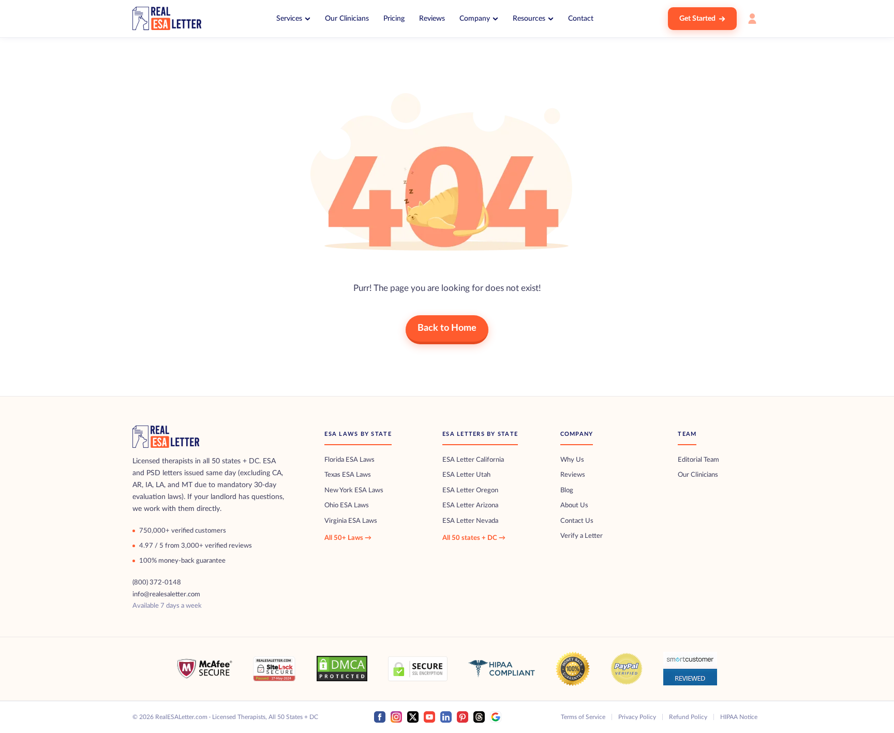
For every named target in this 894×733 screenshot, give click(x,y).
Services (289, 18)
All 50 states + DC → (473, 538)
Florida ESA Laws (349, 460)
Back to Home (447, 328)
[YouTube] (429, 717)
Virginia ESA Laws (350, 521)
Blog (566, 490)
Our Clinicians (347, 18)
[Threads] (479, 717)
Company (474, 18)
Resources (529, 18)
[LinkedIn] (446, 717)
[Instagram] (396, 717)
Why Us (572, 460)
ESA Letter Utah (466, 475)
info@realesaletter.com (166, 594)
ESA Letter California (473, 460)
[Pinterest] (462, 717)
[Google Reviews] (495, 717)
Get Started (697, 18)
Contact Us (576, 521)
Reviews (432, 18)
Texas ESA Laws (347, 475)
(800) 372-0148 (156, 582)
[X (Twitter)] (413, 717)
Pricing (394, 18)
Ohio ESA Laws (346, 505)
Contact (580, 18)
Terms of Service (583, 717)
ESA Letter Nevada (470, 521)
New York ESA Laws (353, 490)
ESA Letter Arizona (470, 505)
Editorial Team (698, 460)
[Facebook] (379, 717)
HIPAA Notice (738, 717)
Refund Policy (688, 717)
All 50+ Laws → (347, 538)
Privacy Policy (637, 717)
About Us (574, 505)
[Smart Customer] (690, 668)
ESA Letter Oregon (470, 490)
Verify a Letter (581, 536)
